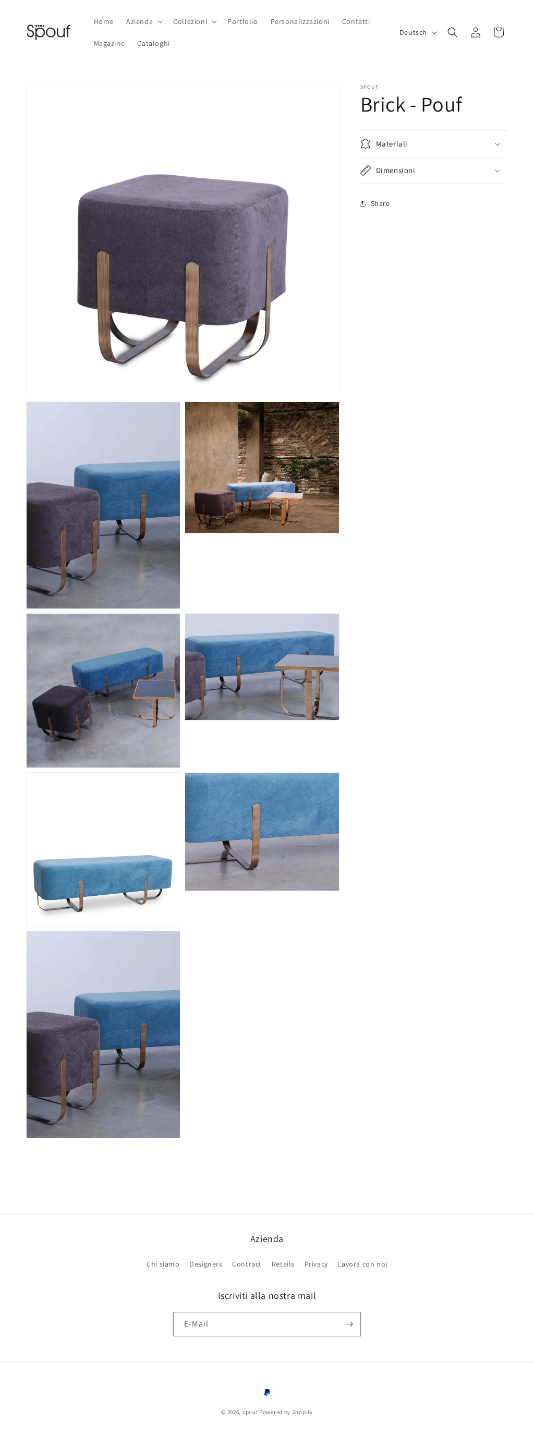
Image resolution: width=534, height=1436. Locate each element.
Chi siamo (163, 1264)
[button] (143, 21)
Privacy (316, 1264)
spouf (250, 1412)
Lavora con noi (362, 1264)
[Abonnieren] (348, 1324)
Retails (283, 1264)
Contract (247, 1264)
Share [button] (380, 203)
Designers (205, 1264)
